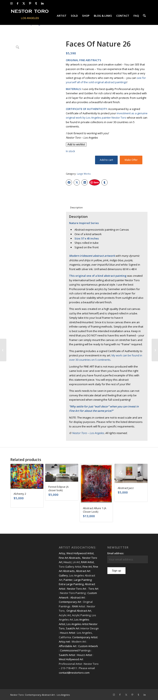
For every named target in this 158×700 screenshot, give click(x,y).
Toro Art (93, 588)
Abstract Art (77, 597)
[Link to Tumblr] (36, 3)
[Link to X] (24, 3)
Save (96, 182)
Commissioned (69, 650)
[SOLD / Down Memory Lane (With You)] (3, 350)
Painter (68, 580)
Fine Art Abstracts (69, 558)
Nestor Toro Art (76, 588)
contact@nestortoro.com (74, 672)
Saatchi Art (72, 628)
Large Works (84, 173)
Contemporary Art (70, 602)
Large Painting (83, 580)
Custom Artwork (88, 646)
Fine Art (87, 566)
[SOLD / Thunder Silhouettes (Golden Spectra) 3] (155, 350)
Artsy (62, 553)
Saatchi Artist (67, 655)
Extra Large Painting (71, 584)
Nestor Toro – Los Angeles (88, 433)
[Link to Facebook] (18, 3)
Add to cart (106, 160)
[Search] (144, 16)
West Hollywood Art (71, 659)
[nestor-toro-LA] (30, 16)
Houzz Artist (67, 633)
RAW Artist (87, 562)
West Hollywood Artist (80, 553)
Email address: (115, 553)
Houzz (68, 562)
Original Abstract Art (78, 610)
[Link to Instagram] (11, 3)
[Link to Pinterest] (30, 3)
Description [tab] (76, 207)
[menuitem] (62, 16)
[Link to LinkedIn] (42, 3)
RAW (75, 606)
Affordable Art (67, 646)
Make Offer (131, 160)
